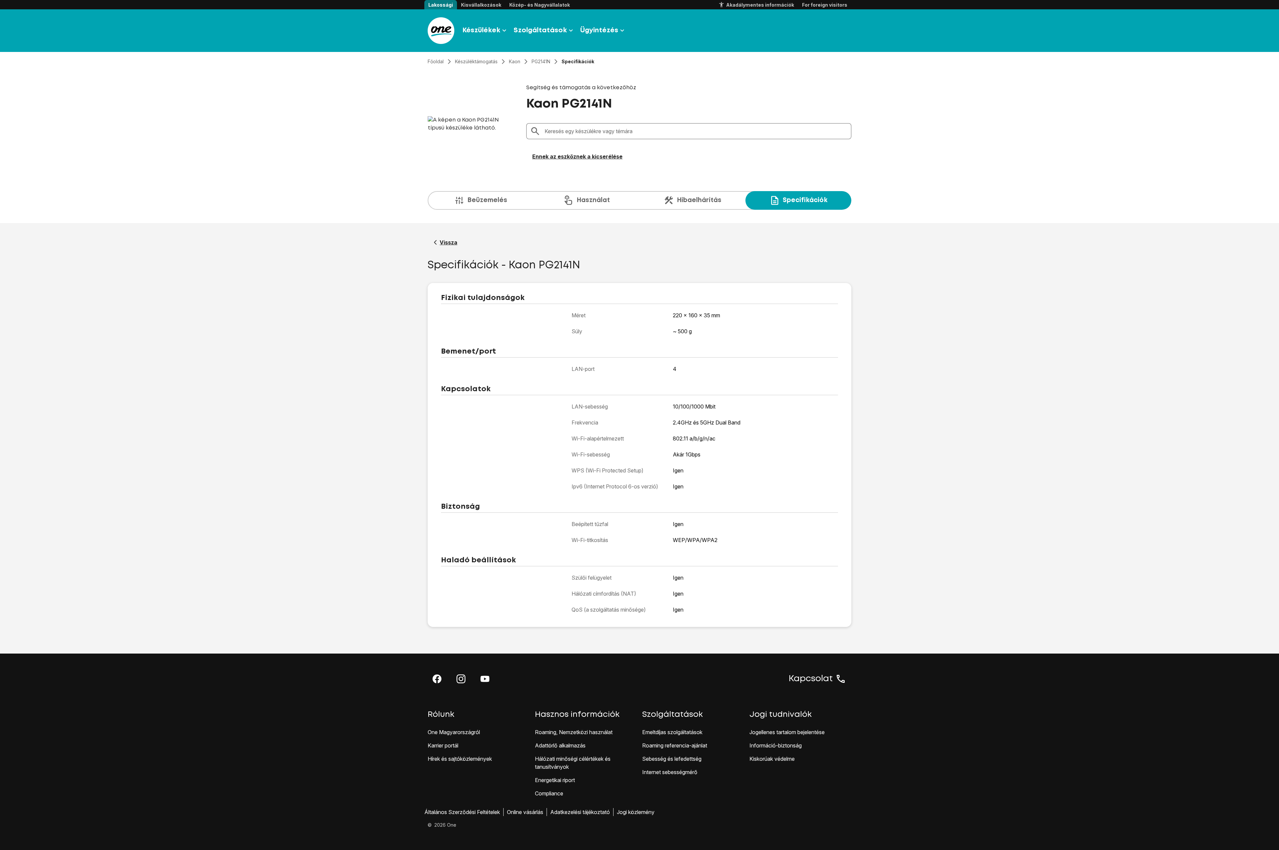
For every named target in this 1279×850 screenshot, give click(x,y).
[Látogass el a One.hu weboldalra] (441, 30)
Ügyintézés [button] (599, 30)
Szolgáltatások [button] (540, 30)
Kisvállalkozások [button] (481, 5)
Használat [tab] (593, 200)
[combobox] (696, 131)
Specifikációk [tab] (805, 200)
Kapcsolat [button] (811, 679)
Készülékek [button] (481, 30)
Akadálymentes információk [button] (760, 5)
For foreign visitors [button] (824, 5)
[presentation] (639, 200)
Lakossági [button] (440, 5)
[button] (437, 679)
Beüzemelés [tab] (487, 200)
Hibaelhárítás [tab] (699, 200)
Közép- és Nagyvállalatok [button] (539, 5)
